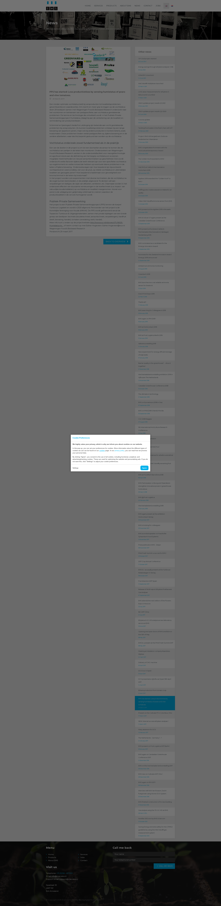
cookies (102, 450)
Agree (144, 468)
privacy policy (119, 450)
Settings (75, 468)
